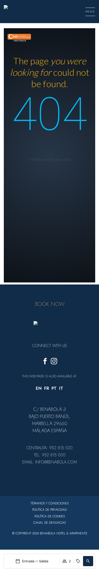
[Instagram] (54, 362)
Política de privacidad (49, 509)
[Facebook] (45, 362)
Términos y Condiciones (50, 503)
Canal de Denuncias (49, 522)
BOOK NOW (49, 304)
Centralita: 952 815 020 (49, 448)
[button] (88, 561)
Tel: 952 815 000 (49, 455)
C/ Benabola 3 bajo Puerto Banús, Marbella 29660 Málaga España (49, 420)
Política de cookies (50, 516)
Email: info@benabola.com (49, 462)
